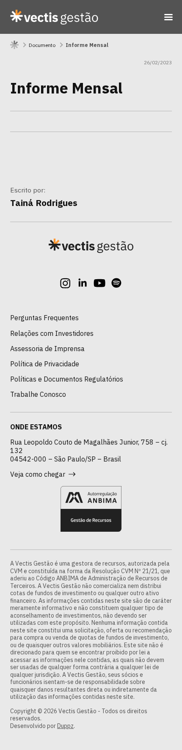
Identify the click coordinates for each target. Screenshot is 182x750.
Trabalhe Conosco (38, 394)
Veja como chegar (37, 474)
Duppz (65, 726)
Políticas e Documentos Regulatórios (66, 379)
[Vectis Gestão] (54, 16)
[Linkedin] (82, 283)
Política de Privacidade (44, 364)
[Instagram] (65, 283)
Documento (42, 45)
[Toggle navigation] (168, 17)
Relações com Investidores (52, 333)
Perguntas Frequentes (44, 317)
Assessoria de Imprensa (47, 348)
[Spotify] (116, 283)
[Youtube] (99, 283)
